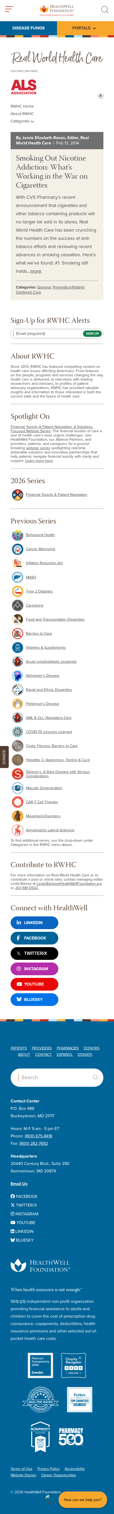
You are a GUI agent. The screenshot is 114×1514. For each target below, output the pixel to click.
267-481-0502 (26, 888)
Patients (19, 1048)
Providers (42, 1048)
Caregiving (34, 605)
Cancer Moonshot (40, 549)
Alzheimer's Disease (42, 675)
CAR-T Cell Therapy (42, 802)
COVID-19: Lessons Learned (49, 732)
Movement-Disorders (43, 816)
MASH (31, 577)
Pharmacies (68, 1048)
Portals (81, 28)
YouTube (34, 984)
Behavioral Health (40, 535)
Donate (85, 1054)
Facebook (35, 938)
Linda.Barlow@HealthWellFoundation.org (69, 883)
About (24, 1054)
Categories (20, 121)
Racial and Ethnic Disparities (49, 689)
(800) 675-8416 (38, 1136)
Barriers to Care (39, 633)
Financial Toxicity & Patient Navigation (56, 494)
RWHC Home (22, 106)
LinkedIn (33, 922)
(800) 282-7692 (33, 1143)
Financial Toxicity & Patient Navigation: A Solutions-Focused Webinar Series (52, 429)
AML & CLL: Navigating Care (49, 718)
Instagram (36, 969)
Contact (43, 1054)
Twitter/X (35, 953)
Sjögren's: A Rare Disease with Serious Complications (58, 774)
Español (65, 1054)
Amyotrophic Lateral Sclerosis (50, 830)
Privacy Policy (48, 1469)
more (35, 271)
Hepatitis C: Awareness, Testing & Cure (58, 760)
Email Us (19, 1183)
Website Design (23, 1475)
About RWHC (22, 113)
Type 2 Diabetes (39, 591)
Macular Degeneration (44, 788)
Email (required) (30, 334)
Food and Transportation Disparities (55, 619)
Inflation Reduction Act (44, 563)
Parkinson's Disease (42, 703)
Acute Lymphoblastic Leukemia (51, 661)
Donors (91, 1048)
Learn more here (39, 460)
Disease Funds (28, 28)
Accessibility (75, 1469)
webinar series (38, 448)
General (44, 287)
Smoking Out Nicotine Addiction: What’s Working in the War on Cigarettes (52, 172)
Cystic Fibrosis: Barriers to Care (52, 746)
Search (95, 1077)
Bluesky (33, 999)
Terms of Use (21, 1469)
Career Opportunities (58, 1475)
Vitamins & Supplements (46, 647)
